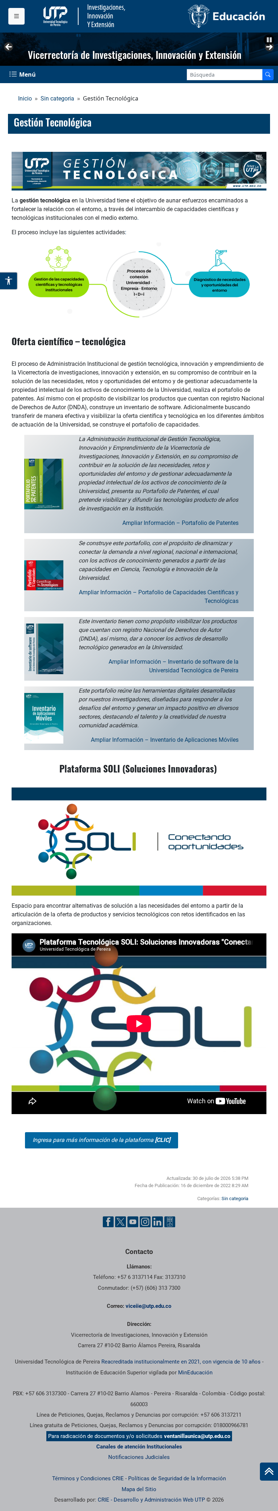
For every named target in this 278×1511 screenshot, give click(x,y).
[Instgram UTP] (145, 1221)
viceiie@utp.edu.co (148, 1306)
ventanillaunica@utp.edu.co (197, 1436)
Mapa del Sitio (139, 1489)
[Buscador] (268, 74)
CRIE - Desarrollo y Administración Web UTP (151, 1500)
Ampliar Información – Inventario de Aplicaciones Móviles (165, 739)
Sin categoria (57, 98)
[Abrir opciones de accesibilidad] (9, 281)
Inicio (25, 98)
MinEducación (195, 1372)
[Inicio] (269, 1472)
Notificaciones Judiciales (139, 1457)
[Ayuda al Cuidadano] (169, 1221)
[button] (269, 39)
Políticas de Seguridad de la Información (177, 1478)
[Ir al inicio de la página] (269, 1471)
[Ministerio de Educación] (204, 16)
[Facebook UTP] (108, 1221)
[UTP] (56, 16)
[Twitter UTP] (120, 1221)
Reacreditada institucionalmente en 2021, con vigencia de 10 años (181, 1361)
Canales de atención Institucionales (139, 1446)
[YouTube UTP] (132, 1221)
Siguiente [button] (269, 47)
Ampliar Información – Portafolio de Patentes (180, 522)
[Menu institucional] (16, 16)
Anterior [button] (9, 47)
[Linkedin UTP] (157, 1221)
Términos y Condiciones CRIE (88, 1478)
